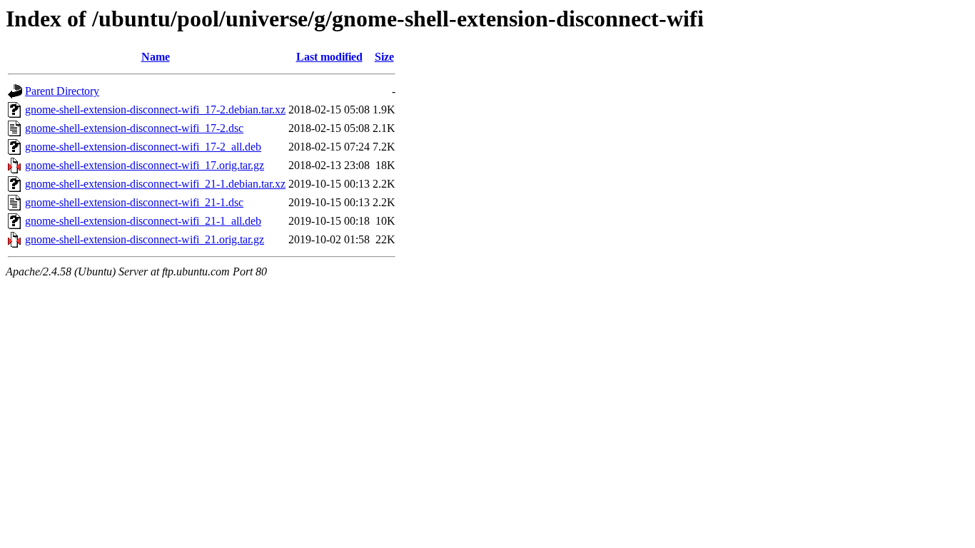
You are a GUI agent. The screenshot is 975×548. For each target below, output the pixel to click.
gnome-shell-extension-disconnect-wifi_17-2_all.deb (143, 147)
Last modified (329, 57)
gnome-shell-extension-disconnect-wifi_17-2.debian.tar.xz (155, 109)
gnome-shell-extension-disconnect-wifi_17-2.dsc (134, 128)
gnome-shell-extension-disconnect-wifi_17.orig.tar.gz (144, 165)
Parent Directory (62, 91)
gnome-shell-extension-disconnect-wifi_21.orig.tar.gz (144, 239)
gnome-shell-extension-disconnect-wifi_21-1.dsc (134, 202)
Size (384, 57)
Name (155, 57)
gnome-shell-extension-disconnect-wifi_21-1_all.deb (143, 221)
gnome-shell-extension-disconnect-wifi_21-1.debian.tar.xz (155, 184)
